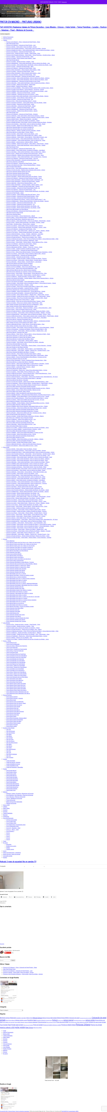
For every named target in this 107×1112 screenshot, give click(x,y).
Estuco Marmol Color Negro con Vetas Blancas (17, 550)
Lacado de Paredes (10, 760)
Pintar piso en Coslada (28, 1025)
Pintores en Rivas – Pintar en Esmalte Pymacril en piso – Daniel (21, 309)
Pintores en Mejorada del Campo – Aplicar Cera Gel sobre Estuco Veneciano (23, 444)
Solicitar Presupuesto (8, 37)
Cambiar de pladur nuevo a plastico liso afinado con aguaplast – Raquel (22, 120)
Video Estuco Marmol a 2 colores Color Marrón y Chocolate (20, 362)
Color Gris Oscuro (10, 741)
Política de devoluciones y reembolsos (12, 852)
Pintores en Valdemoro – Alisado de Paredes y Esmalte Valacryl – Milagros (23, 276)
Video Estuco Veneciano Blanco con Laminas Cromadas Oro (20, 127)
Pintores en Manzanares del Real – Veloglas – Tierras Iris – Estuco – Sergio (24, 247)
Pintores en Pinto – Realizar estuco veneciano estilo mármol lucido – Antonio (24, 153)
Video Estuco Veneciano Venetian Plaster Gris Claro (18, 171)
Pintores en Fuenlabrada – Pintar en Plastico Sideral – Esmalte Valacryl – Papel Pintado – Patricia (29, 383)
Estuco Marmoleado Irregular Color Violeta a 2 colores (18, 590)
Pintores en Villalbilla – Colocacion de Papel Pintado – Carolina (20, 93)
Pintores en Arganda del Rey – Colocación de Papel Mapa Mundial (21, 255)
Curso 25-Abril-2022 (11, 821)
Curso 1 (8, 833)
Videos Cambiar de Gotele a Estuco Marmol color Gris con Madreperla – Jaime (24, 304)
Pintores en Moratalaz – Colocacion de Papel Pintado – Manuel (20, 106)
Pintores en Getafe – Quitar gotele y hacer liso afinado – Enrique (21, 47)
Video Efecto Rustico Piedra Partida (14, 212)
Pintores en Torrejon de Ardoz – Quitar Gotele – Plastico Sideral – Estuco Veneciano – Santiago (28, 345)
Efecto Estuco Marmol (10, 1020)
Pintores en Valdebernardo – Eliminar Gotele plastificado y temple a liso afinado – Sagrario (27, 201)
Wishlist (5, 857)
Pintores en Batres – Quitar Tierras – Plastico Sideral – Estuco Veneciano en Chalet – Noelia (28, 334)
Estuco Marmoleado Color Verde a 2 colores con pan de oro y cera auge (22, 596)
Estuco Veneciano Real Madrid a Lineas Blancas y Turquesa (20, 562)
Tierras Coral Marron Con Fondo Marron (15, 670)
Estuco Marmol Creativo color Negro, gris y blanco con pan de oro (21, 544)
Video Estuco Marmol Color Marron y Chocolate (17, 380)
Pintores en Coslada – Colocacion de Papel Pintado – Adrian (20, 104)
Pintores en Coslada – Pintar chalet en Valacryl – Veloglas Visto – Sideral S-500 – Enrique (27, 294)
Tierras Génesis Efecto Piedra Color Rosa (16, 687)
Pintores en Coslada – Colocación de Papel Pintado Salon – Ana (21, 203)
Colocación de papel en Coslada (85, 1018)
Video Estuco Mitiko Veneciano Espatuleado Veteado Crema (20, 422)
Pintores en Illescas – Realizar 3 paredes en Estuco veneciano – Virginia (23, 130)
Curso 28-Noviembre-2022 (12, 826)
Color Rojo (8, 751)
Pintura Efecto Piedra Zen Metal (13, 721)
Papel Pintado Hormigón (11, 777)
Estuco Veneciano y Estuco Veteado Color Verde (17, 618)
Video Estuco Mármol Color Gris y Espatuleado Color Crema (20, 375)
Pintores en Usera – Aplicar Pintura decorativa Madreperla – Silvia (21, 268)
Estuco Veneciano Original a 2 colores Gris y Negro (18, 567)
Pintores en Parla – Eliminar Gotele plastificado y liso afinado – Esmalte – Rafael (25, 222)
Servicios (5, 811)
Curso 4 (8, 838)
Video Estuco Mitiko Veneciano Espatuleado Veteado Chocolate (21, 386)
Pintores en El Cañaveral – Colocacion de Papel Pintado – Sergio (21, 163)
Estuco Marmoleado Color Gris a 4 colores (16, 601)
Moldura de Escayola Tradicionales (14, 802)
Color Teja (8, 756)
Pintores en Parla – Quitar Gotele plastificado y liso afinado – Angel (22, 168)
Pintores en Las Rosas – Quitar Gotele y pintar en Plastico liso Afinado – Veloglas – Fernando (28, 312)
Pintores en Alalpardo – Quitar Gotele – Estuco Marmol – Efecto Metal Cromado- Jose (26, 472)
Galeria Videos (6, 808)
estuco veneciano (33, 1022)
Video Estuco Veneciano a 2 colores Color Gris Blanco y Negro (20, 337)
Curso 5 (8, 839)
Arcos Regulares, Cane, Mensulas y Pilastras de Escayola (19, 795)
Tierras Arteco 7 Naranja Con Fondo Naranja (16, 667)
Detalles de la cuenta (11, 846)
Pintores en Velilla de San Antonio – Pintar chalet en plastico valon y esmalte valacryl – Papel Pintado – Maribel (32, 316)
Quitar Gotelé (6, 447)
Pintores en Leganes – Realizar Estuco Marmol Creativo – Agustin (21, 111)
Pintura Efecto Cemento (12, 696)
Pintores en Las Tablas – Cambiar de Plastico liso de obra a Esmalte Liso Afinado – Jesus (27, 427)
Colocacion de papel (74, 1018)
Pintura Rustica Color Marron (13, 710)
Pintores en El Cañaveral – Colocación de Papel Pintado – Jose (21, 45)
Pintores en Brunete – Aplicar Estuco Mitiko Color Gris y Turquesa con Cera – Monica (26, 413)
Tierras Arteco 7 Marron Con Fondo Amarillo (16, 674)
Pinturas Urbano (83, 1024)
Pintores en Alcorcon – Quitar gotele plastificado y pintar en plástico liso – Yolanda (25, 145)
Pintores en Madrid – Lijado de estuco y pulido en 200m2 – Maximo (22, 142)
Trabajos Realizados (7, 813)
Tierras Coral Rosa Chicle (12, 652)
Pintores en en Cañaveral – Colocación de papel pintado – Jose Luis (22, 158)
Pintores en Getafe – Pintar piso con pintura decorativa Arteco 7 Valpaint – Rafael (25, 301)
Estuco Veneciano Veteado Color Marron (15, 572)
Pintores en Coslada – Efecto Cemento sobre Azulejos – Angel (21, 58)
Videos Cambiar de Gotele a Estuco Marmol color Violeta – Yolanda (21, 326)
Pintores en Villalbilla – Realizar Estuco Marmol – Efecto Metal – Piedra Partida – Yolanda (27, 143)
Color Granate (9, 738)
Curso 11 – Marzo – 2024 (12, 829)
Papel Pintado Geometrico (12, 787)
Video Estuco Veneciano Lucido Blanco (15, 161)
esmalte (25, 1020)
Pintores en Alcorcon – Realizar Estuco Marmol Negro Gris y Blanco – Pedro (24, 135)
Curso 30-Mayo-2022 (11, 823)
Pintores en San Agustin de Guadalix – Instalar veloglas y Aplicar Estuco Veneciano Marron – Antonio (29, 278)
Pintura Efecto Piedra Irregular (13, 723)
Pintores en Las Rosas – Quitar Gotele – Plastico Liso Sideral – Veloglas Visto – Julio (26, 331)
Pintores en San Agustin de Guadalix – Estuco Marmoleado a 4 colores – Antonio (25, 281)
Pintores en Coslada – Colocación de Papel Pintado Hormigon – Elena (22, 196)
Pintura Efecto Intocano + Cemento (14, 698)
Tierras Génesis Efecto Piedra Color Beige (16, 683)
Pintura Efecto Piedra (11, 716)
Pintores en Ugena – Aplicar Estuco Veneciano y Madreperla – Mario (22, 240)
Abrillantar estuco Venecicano (8, 1018)
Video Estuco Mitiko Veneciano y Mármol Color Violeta (18, 404)
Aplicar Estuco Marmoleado (49, 1018)
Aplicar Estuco (37, 1018)
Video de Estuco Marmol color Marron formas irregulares (19, 263)
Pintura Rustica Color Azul (12, 708)
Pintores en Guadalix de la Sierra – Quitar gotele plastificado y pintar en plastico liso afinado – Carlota (30, 50)
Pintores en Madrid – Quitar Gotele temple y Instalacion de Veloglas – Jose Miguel (25, 150)
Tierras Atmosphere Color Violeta (14, 678)
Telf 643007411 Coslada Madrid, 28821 (70, 1111)
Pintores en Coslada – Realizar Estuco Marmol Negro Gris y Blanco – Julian (23, 125)
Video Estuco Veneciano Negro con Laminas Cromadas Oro (19, 129)
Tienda (4, 841)
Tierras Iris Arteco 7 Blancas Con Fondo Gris (16, 646)
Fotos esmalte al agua (73, 1022)
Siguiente (2, 944)
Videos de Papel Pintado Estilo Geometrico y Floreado (18, 414)
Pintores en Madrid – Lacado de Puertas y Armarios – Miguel (20, 367)
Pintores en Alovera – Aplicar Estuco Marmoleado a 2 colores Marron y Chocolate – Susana (27, 363)
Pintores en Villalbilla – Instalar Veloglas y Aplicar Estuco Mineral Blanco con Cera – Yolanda (27, 403)
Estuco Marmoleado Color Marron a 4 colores (16, 605)
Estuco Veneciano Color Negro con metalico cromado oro (19, 549)
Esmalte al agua (31, 1020)
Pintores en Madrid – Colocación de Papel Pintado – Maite (19, 56)
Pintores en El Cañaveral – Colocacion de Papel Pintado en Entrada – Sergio (24, 178)
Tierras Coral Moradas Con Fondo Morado (15, 662)
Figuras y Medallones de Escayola (14, 798)
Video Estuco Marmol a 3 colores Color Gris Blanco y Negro (20, 339)
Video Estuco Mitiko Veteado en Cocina (15, 437)
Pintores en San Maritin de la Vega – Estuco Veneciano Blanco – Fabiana (23, 165)
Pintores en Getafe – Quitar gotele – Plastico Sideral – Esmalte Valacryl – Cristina (25, 275)
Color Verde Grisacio (11, 749)
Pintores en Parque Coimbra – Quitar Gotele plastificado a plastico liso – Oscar (24, 138)
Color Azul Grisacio (10, 731)
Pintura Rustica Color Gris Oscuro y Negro (16, 703)
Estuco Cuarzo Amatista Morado (13, 554)
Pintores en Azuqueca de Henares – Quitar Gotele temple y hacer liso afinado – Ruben (26, 102)
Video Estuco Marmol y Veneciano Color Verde (16, 332)
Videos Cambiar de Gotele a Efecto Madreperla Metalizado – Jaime (21, 306)
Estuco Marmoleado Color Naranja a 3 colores (16, 591)
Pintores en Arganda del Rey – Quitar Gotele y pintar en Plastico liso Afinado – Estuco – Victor (28, 314)
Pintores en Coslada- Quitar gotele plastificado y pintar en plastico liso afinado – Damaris (27, 96)
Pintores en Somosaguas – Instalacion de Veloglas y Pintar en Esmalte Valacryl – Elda (26, 329)
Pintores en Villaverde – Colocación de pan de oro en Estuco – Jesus (22, 94)
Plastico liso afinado (96, 1025)
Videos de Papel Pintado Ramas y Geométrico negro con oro (20, 219)
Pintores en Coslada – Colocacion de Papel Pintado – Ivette (20, 107)
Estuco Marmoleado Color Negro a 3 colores (16, 580)
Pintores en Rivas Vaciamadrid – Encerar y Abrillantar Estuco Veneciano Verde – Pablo (26, 360)
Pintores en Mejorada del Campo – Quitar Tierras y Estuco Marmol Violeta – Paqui (25, 324)
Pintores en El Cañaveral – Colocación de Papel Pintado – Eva (20, 52)
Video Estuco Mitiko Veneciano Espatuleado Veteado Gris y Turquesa (22, 411)
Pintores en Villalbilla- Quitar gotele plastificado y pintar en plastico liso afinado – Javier (26, 91)
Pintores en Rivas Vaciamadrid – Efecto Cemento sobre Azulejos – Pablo (23, 70)
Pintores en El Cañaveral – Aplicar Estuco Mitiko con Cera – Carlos (22, 445)
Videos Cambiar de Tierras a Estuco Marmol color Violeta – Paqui (21, 322)
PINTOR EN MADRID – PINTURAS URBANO (20, 22)
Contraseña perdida (7, 856)
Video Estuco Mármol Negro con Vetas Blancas (17, 209)
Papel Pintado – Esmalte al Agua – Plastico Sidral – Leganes (20, 224)
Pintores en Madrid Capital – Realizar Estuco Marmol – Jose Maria (21, 119)
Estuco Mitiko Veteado (19, 1022)
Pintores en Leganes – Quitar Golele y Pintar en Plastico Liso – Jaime (22, 372)
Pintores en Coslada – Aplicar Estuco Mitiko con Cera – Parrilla (21, 434)
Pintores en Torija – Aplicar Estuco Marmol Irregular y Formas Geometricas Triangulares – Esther (29, 252)
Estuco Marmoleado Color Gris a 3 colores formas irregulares (20, 578)
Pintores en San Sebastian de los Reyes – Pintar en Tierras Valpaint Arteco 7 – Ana (25, 199)
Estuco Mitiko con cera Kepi (8, 1022)
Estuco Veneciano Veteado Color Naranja (15, 570)
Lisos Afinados (6, 623)
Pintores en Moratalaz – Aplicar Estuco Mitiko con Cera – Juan (21, 424)
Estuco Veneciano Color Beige (13, 611)
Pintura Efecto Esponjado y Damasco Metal (16, 718)
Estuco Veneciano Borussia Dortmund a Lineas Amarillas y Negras (21, 564)
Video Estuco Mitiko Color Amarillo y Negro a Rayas (18, 391)
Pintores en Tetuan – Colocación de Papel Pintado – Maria (19, 66)
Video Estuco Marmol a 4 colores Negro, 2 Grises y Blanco (19, 132)
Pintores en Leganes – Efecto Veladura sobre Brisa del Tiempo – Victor (23, 194)
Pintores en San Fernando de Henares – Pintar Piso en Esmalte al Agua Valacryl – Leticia (27, 398)
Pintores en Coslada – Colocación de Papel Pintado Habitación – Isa (22, 198)
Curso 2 (8, 834)
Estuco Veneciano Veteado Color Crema (15, 614)
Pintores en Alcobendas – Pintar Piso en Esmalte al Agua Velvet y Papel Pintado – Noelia (27, 355)
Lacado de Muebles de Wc (12, 765)
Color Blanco (9, 736)
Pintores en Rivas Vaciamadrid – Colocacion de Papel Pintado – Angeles (23, 181)
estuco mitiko (90, 1020)
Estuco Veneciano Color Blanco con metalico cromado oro (19, 547)
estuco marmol (68, 1020)
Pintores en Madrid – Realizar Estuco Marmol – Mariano (19, 86)
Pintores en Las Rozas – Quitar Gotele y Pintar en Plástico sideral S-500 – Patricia (25, 253)
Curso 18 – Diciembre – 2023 (13, 828)
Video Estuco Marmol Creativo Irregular (15, 280)
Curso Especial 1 (10, 831)
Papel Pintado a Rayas (11, 772)
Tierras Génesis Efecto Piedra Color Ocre (15, 685)
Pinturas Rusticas (7, 695)
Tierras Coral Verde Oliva (12, 647)
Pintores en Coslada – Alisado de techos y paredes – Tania (20, 61)
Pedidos (8, 847)
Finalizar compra (10, 849)
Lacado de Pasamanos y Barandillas (14, 767)
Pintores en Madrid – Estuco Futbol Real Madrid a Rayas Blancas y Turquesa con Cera (26, 357)
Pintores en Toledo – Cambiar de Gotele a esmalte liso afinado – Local (22, 248)
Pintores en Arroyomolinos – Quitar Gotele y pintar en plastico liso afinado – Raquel (25, 124)
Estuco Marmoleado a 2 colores (79, 1020)
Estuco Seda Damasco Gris (12, 613)
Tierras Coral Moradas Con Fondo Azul (15, 659)
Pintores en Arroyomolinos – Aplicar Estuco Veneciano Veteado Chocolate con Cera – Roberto (28, 388)
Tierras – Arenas (7, 641)
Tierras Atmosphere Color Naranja (14, 682)
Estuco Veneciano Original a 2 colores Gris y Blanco (18, 565)
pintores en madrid (56, 1025)
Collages (5, 806)
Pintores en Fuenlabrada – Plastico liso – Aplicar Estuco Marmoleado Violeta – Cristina (26, 370)
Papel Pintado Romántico (12, 779)
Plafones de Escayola (11, 803)
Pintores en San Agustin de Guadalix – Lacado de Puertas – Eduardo (22, 288)
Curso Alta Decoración (8, 818)
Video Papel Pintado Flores (12, 43)
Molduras (5, 792)
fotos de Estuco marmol (51, 1022)
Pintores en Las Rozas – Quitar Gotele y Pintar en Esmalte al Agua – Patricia (24, 225)
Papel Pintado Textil (11, 790)
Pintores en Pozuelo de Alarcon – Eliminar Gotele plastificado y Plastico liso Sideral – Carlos (27, 311)
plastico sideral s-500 (7, 1027)
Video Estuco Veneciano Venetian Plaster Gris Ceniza (18, 175)
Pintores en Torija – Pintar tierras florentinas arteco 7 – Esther (21, 101)
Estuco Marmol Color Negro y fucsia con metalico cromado (20, 575)
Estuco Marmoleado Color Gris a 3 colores (16, 582)
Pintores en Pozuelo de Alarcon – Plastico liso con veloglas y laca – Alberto (24, 237)
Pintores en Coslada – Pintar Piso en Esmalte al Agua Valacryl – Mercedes (23, 378)
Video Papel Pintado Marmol (12, 60)
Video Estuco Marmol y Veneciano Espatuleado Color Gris (19, 319)
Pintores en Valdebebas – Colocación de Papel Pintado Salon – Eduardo (22, 186)
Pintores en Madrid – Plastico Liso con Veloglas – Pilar (19, 421)
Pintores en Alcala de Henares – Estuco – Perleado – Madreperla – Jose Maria (24, 234)
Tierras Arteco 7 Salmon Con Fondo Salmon (16, 675)
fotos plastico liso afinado (82, 1022)
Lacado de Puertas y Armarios (13, 762)
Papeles (5, 769)
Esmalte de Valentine (41, 1020)
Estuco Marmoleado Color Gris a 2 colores (16, 573)
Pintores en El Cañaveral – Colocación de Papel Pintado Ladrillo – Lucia (22, 211)
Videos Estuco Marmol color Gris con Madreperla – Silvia (19, 265)
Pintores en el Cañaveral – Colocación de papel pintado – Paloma (21, 244)
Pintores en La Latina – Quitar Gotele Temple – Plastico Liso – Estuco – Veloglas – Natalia (27, 230)
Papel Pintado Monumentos (12, 783)
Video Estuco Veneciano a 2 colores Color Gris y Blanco (19, 335)
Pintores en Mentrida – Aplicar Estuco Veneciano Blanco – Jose (21, 183)
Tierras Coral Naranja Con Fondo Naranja (15, 664)
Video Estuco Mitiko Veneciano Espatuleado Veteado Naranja (20, 436)
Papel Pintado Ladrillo (11, 774)
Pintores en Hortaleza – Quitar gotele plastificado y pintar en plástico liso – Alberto (26, 152)
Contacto (5, 810)
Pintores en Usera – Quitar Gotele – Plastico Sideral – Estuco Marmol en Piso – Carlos (26, 242)
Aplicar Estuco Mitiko (63, 1018)
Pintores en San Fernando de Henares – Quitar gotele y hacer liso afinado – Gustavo (26, 48)
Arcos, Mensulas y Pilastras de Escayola (15, 797)
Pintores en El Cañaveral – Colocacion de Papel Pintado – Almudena (22, 114)
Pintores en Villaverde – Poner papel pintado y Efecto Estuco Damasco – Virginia (25, 116)
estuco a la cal (60, 1020)
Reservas (5, 815)
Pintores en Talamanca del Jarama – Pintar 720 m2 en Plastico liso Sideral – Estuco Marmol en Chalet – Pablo (32, 239)
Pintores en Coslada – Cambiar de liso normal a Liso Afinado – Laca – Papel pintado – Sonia (27, 634)
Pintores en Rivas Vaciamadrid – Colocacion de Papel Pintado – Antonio (22, 76)
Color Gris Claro (9, 739)
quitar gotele (20, 1027)
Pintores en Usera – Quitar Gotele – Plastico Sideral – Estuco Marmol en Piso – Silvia (26, 273)
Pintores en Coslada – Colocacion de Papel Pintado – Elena (20, 71)
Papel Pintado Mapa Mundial (12, 785)
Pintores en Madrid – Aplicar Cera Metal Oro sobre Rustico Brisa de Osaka (23, 393)
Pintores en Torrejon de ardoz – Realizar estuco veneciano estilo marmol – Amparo (25, 170)
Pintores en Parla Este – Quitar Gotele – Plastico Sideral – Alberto (22, 340)
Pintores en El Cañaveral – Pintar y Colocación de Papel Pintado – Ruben (23, 42)
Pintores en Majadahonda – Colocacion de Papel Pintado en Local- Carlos (23, 81)
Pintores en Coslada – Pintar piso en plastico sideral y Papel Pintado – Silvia (24, 303)
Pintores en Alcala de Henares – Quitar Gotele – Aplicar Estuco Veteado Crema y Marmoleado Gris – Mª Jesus (32, 376)
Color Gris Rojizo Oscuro (11, 742)
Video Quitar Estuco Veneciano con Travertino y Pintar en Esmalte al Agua (23, 271)
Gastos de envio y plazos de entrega (11, 854)
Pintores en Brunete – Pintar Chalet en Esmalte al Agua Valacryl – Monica (23, 353)
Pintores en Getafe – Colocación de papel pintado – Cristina (20, 257)
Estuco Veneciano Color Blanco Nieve (14, 608)
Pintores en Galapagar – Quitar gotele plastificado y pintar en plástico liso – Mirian (25, 140)
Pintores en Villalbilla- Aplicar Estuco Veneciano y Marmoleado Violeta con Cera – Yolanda (27, 406)
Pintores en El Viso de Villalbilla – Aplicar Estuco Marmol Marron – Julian (23, 267)
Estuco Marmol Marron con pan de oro (15, 603)
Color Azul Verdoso (10, 733)
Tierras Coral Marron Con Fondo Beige (15, 669)
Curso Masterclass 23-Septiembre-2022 (15, 825)
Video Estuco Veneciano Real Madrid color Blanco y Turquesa (20, 352)
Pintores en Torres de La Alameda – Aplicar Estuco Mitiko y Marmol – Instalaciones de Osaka (28, 321)
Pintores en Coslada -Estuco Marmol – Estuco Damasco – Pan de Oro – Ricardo (25, 89)
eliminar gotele (19, 1020)
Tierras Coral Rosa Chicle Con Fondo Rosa (16, 654)
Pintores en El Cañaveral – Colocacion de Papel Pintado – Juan (20, 189)
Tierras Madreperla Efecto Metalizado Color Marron (18, 693)
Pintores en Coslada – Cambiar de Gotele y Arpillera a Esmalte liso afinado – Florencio (26, 258)
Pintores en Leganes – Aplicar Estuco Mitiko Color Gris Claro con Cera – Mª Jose (25, 399)
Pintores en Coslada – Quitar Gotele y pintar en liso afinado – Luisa (22, 134)
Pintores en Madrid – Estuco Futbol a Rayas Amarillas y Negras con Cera (23, 390)
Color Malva (9, 744)
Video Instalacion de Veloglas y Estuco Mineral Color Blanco (20, 401)
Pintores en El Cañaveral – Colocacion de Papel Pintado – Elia (20, 148)
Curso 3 (8, 836)
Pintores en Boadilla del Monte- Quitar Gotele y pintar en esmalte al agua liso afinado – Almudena (29, 122)
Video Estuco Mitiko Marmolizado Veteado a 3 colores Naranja (20, 431)
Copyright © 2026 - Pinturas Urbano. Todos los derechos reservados (14, 1111)
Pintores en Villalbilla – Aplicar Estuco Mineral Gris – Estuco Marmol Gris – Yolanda (25, 291)
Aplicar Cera (29, 1018)
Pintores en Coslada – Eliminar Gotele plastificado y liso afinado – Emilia (23, 207)
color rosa (8, 752)
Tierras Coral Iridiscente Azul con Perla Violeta (17, 677)
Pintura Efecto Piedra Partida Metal (14, 719)
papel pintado (19, 1025)
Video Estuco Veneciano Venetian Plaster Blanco (17, 173)
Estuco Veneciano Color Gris (12, 610)
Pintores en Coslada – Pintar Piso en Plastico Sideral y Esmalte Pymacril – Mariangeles (26, 385)
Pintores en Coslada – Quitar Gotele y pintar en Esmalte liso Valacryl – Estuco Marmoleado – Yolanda (30, 327)
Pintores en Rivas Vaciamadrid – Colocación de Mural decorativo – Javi (22, 160)
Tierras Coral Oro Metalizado (12, 644)
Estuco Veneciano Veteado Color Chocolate (16, 568)
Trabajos (5, 40)
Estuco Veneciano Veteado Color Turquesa (16, 621)
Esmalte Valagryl (49, 1020)
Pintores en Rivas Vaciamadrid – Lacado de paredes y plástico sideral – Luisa (24, 184)
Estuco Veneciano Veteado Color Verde (15, 588)
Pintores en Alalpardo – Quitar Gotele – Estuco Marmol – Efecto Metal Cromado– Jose (26, 137)
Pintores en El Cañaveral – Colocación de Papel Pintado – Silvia (21, 68)
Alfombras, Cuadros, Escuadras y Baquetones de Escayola (19, 793)
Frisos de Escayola (10, 800)
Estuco (55, 1020)
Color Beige (9, 734)
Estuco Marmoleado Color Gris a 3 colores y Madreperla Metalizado (21, 583)
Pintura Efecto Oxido (11, 700)
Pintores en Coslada (47, 1025)
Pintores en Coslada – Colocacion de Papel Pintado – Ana (19, 99)
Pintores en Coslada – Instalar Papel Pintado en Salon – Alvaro (21, 442)
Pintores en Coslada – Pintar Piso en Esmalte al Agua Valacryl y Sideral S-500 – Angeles (27, 286)
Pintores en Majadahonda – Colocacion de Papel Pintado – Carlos (21, 109)
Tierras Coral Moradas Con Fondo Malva (15, 660)
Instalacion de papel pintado (95, 1022)
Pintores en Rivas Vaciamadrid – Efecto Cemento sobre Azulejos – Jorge (23, 73)
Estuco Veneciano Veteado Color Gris (14, 587)
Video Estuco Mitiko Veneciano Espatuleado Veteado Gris (19, 440)
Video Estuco (29, 1027)
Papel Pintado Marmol (11, 770)
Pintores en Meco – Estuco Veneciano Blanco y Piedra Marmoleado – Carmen (24, 217)
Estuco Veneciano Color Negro (13, 552)
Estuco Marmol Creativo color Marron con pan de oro (18, 559)
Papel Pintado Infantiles (11, 788)
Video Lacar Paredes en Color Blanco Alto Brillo (17, 347)
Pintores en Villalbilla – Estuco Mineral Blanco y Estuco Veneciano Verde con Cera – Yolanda (27, 396)
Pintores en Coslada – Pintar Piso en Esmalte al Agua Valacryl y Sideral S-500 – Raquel (26, 298)
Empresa (5, 1040)
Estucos (5, 539)
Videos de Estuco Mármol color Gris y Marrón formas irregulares (21, 270)
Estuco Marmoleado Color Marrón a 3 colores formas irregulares (21, 600)
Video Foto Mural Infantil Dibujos (13, 166)
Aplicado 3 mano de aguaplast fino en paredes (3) (18, 861)
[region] (53, 1068)
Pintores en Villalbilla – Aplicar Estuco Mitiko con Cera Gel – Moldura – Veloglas (24, 439)
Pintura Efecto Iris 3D (11, 642)
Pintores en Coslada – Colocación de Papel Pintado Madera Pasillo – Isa (23, 188)
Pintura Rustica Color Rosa (12, 715)
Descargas (8, 844)
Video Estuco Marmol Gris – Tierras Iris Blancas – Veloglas (20, 245)
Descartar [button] (64, 2)
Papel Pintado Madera (11, 782)
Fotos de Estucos (7, 38)
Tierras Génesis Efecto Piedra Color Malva (16, 688)
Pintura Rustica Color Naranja (13, 713)
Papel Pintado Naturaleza (12, 780)
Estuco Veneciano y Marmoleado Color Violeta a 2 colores (19, 593)
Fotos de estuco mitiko (62, 1022)
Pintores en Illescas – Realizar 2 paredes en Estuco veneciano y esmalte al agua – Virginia (27, 117)
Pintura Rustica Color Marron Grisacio (15, 711)
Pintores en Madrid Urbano (68, 1025)
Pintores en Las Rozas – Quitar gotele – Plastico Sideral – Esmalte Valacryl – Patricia (26, 260)
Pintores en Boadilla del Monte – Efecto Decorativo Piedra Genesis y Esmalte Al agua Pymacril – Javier (30, 395)
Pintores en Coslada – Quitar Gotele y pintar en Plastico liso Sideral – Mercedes (25, 342)
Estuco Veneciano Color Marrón (13, 616)
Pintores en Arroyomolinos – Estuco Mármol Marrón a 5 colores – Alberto (23, 235)
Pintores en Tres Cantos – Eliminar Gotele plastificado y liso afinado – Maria (24, 232)
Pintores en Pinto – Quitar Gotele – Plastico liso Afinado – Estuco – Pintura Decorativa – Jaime (28, 308)
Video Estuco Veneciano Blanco (13, 214)
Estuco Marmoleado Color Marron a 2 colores (16, 598)
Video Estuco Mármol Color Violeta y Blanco (16, 368)
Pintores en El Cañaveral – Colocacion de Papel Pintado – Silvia (21, 74)
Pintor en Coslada (38, 1025)
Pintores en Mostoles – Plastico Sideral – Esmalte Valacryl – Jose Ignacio (23, 262)
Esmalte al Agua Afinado (8, 728)
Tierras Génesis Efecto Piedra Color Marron (16, 690)
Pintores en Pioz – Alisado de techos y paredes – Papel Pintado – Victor (23, 53)
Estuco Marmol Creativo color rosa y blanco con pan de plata (20, 546)
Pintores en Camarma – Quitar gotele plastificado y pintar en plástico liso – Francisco (26, 157)
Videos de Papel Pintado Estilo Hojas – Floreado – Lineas (19, 285)
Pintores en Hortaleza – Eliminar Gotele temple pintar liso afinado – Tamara (24, 176)
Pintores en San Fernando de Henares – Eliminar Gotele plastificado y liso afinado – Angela (27, 191)
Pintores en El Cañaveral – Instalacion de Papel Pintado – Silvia (21, 229)
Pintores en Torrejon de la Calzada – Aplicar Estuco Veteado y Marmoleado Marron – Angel (27, 381)
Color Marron (9, 746)
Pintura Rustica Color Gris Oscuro (14, 705)
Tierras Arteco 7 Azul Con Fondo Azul (14, 651)
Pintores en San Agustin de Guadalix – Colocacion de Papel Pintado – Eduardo (24, 293)
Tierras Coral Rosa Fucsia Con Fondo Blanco (16, 655)
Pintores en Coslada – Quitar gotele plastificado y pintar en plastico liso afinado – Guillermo (27, 78)
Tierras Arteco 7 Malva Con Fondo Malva (15, 665)
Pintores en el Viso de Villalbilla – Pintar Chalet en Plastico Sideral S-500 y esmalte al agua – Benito (29, 88)
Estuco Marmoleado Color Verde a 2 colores (16, 595)
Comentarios (6, 816)
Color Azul (8, 729)
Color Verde (9, 747)
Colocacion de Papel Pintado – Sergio (15, 193)
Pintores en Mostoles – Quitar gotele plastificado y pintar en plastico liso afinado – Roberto (28, 83)
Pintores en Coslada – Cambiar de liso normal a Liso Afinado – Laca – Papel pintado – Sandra (28, 296)
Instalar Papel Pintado (9, 1025)
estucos (26, 1022)
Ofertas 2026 (6, 805)
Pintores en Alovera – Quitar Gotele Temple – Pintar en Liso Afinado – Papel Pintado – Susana (28, 221)
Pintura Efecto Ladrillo (11, 726)
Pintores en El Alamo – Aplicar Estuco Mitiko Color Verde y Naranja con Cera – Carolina (26, 408)
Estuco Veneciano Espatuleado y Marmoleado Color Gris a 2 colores (22, 585)
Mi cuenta (5, 843)
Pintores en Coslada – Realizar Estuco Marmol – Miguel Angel (20, 84)
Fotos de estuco (42, 1022)
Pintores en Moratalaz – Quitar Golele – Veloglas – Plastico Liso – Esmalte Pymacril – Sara (27, 350)
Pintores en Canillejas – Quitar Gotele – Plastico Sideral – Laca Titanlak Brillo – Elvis (26, 349)
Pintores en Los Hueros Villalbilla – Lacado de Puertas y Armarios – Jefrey (23, 429)
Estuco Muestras (10, 541)
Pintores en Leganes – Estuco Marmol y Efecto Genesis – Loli (21, 97)
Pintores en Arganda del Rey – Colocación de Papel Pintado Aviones (22, 250)
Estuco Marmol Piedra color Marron (14, 555)
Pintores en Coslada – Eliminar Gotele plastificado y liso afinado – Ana (22, 206)
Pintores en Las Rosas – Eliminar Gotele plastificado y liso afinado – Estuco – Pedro (26, 227)
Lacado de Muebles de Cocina (13, 764)
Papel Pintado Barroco (11, 775)
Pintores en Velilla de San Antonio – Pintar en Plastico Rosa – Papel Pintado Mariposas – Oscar (28, 373)
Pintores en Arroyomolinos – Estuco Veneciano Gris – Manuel (20, 216)
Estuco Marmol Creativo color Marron (15, 557)
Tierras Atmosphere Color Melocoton (14, 680)
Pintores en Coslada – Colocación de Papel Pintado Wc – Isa (20, 204)
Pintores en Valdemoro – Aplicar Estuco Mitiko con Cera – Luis (21, 419)
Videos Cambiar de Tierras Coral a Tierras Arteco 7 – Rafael (20, 299)
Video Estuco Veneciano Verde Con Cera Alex (16, 358)
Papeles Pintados (7, 1049)
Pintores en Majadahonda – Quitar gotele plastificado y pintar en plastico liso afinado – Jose (28, 63)
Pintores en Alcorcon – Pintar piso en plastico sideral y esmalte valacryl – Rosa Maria (26, 317)
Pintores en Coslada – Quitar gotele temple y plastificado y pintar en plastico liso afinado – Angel (29, 65)
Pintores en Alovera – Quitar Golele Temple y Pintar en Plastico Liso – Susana (24, 365)
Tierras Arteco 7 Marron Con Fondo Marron (16, 672)
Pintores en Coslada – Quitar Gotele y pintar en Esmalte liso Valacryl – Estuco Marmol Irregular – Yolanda (31, 283)
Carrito (4, 851)
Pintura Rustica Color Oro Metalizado (14, 701)
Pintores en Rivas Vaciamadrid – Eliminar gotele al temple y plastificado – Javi (24, 180)
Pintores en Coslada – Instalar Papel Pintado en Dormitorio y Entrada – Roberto (25, 416)
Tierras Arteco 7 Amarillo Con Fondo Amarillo (16, 649)
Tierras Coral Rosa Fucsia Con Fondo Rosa (16, 657)
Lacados (5, 759)
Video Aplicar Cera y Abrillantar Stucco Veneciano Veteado (19, 417)
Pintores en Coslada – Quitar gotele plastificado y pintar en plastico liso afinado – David (27, 79)
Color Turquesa (9, 757)
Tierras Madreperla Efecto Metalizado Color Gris (17, 692)
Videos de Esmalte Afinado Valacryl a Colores (16, 426)
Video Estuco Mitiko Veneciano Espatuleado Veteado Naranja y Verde (22, 409)
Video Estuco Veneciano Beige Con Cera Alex (16, 344)
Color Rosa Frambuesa (11, 754)
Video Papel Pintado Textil (12, 112)
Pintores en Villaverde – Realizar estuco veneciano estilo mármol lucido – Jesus (25, 155)
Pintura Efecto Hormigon (12, 724)
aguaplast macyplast (21, 1018)
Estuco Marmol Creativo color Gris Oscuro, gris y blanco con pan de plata (23, 542)
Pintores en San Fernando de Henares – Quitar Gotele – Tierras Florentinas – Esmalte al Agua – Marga (30, 55)
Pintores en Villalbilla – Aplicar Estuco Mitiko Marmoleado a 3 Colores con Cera (24, 432)
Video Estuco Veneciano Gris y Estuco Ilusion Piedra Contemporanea (22, 289)
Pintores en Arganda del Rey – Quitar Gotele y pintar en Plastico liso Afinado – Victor (26, 521)
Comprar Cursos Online (11, 820)
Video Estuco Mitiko (37, 1027)
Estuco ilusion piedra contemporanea (15, 560)
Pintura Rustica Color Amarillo (13, 706)
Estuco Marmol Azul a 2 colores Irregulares (16, 577)
